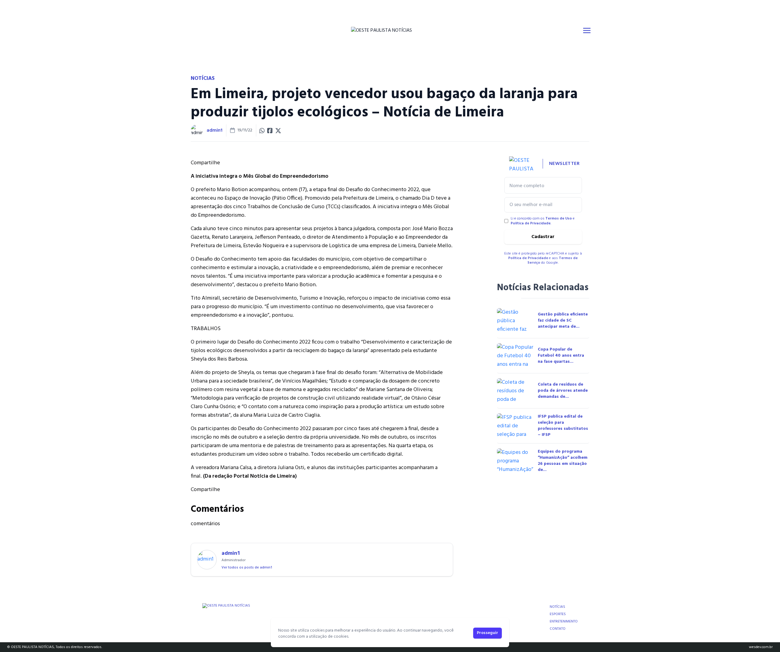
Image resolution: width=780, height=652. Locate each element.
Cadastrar (543, 237)
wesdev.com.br (761, 647)
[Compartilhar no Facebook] (270, 130)
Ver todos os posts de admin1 (247, 567)
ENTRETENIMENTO (564, 621)
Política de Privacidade (531, 223)
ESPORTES (558, 614)
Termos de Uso (558, 219)
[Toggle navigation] (586, 30)
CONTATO (558, 629)
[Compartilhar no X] (278, 130)
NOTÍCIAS (557, 607)
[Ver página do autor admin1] (197, 130)
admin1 (214, 130)
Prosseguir (487, 632)
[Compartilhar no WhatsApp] (262, 130)
